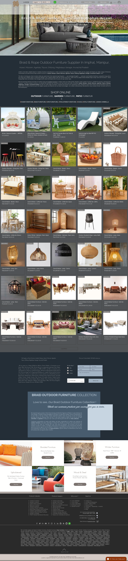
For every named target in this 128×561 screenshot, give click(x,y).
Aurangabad (85, 535)
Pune (107, 542)
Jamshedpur (68, 540)
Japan (72, 531)
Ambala (56, 535)
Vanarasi (75, 545)
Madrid (64, 533)
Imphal (52, 540)
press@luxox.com (91, 515)
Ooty (104, 542)
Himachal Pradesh (40, 540)
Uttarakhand (58, 545)
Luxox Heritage (75, 500)
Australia (33, 534)
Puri (22, 544)
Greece (50, 534)
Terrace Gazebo (57, 506)
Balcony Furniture (34, 505)
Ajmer (75, 535)
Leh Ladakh (77, 541)
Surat (88, 544)
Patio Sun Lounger (57, 503)
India (68, 531)
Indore (47, 540)
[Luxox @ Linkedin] (58, 523)
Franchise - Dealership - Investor (94, 506)
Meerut (61, 542)
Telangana (32, 545)
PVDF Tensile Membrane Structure (39, 515)
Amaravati (50, 535)
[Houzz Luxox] (66, 523)
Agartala (66, 535)
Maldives (95, 534)
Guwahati (99, 538)
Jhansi (97, 540)
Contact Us (88, 500)
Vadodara (69, 545)
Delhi (87, 537)
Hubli (27, 540)
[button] (88, 2)
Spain (59, 533)
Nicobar (99, 542)
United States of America (90, 533)
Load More (64, 349)
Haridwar (23, 540)
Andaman (23, 535)
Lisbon (80, 533)
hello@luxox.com (83, 515)
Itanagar (58, 540)
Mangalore (89, 541)
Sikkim (92, 544)
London (95, 531)
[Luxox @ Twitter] (40, 523)
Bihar (55, 537)
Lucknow (57, 541)
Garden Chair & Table (58, 502)
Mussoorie (28, 542)
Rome (55, 533)
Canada (23, 534)
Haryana (32, 540)
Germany (60, 534)
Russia (27, 533)
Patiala (47, 544)
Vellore (64, 545)
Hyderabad (106, 538)
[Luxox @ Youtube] (46, 523)
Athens (55, 534)
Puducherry (31, 544)
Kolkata (38, 541)
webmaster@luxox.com (79, 557)
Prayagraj (37, 544)
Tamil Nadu (39, 545)
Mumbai (23, 542)
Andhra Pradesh (35, 535)
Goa (94, 538)
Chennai (75, 537)
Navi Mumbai (74, 542)
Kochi (33, 541)
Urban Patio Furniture (35, 503)
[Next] (118, 30)
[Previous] (9, 30)
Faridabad (52, 538)
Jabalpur (81, 540)
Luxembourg (77, 534)
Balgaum (103, 535)
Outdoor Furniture (52, 81)
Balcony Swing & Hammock (60, 505)
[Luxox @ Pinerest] (49, 523)
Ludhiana (63, 541)
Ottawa (28, 534)
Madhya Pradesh (104, 541)
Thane (27, 545)
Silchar (107, 544)
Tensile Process (75, 506)
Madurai (56, 542)
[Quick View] (13, 119)
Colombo (89, 534)
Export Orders (89, 505)
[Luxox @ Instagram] (52, 523)
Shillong (102, 544)
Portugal (75, 533)
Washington (106, 533)
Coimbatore (81, 537)
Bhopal (108, 535)
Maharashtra (96, 541)
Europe (81, 531)
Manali (51, 542)
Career (87, 508)
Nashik (89, 542)
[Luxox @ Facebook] (37, 523)
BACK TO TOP (64, 552)
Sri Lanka (83, 534)
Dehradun (92, 537)
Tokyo (76, 531)
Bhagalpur (42, 537)
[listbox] (46, 2)
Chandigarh (61, 537)
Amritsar (61, 535)
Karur (47, 541)
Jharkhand (102, 540)
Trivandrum (46, 545)
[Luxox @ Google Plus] (43, 523)
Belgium (71, 534)
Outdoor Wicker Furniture (36, 508)
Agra (79, 535)
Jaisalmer (92, 540)
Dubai (22, 533)
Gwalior (81, 538)
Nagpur (94, 542)
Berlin (66, 534)
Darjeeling (26, 538)
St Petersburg (39, 533)
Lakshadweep (69, 541)
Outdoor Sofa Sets (57, 500)
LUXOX (26, 2)
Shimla (22, 545)
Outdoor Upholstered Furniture (38, 510)
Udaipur (52, 545)
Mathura (46, 542)
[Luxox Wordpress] (61, 523)
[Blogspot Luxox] (64, 523)
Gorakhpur (75, 538)
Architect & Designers (91, 502)
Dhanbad (33, 538)
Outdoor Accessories (58, 510)
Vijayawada (90, 545)
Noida (85, 542)
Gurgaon (62, 538)
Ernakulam (45, 538)
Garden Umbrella (34, 513)
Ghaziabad (68, 538)
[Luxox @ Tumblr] (55, 523)
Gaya (58, 538)
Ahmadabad (43, 535)
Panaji (25, 544)
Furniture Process (76, 505)
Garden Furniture (34, 502)
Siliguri (97, 544)
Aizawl (71, 535)
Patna (42, 544)
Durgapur (39, 538)
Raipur (67, 544)
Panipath (52, 544)
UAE (108, 531)
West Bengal (97, 545)
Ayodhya (91, 535)
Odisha (83, 541)
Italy (51, 533)
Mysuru (34, 542)
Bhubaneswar (25, 537)
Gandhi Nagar (88, 538)
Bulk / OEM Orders (90, 503)
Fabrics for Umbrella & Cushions (61, 515)
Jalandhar (75, 540)
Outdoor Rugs (56, 509)
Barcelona (69, 533)
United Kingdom (88, 531)
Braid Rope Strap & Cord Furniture (39, 509)
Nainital (80, 542)
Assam (28, 535)
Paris (104, 531)
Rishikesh (77, 544)
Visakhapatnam (82, 545)
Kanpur (43, 541)
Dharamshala (99, 537)
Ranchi (72, 544)
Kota (30, 541)
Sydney (38, 534)
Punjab (63, 544)
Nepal (100, 534)
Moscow (32, 533)
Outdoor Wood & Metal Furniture (38, 512)
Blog (86, 509)
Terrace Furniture (34, 506)
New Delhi (66, 542)
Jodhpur (86, 540)
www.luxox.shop (91, 521)
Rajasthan (83, 544)
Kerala (51, 541)
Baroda (31, 537)
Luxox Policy (74, 502)
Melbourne (44, 534)
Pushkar (58, 544)
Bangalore (96, 535)
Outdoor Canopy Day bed (59, 512)
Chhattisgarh (69, 537)
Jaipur (62, 540)
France (100, 531)
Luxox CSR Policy (76, 503)
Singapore (46, 533)
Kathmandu (106, 534)
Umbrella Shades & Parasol (60, 513)
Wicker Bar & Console (58, 508)
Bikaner (37, 537)
